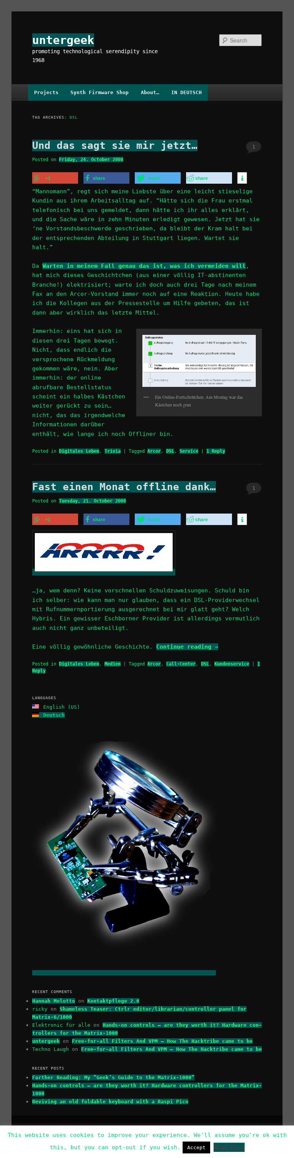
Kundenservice (231, 664)
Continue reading (187, 646)
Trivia (113, 451)
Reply (215, 451)
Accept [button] (196, 1147)
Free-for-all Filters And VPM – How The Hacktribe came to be (162, 1041)
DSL (170, 451)
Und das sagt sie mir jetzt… (115, 145)
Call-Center (181, 664)
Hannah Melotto (53, 1001)
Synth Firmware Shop (99, 92)
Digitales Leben (79, 451)
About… (150, 92)
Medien (113, 664)
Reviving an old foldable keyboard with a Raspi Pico (110, 1101)
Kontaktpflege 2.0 (113, 1001)
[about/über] (124, 972)
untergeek (63, 40)
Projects (46, 92)
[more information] (242, 178)
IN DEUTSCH (186, 92)
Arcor (154, 451)
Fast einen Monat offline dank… (124, 487)
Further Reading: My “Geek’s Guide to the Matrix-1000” (113, 1077)
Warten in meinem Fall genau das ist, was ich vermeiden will (144, 266)
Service (189, 451)
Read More (229, 1147)
